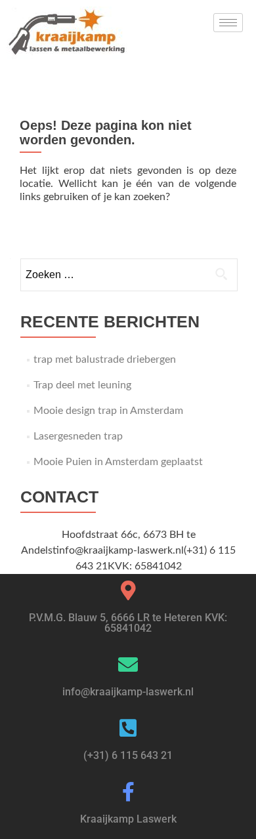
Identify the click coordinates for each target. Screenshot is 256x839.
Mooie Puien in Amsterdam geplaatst (118, 462)
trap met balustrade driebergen (104, 359)
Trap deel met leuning (82, 385)
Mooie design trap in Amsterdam (108, 410)
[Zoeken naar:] (128, 274)
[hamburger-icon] (228, 22)
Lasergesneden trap (78, 436)
